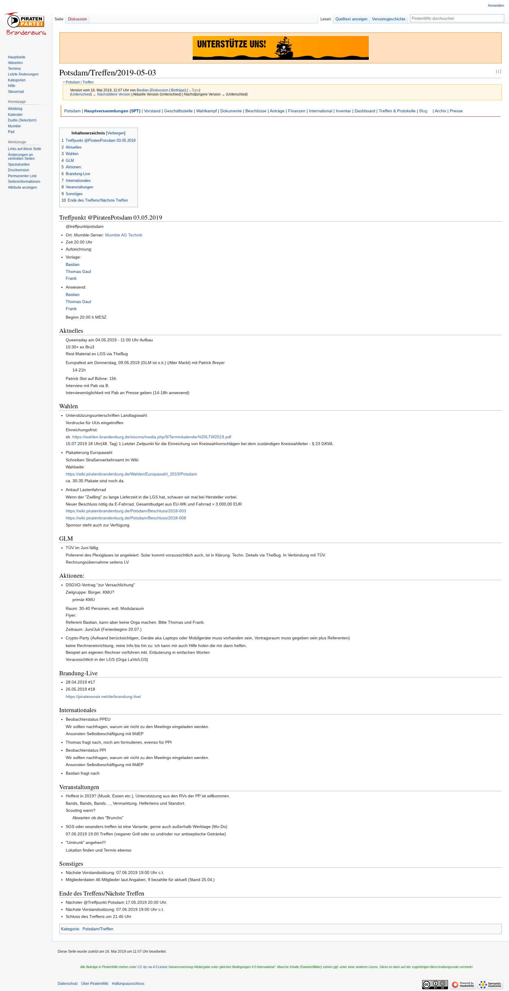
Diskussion (159, 90)
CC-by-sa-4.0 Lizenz (153, 967)
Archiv (440, 110)
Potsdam (73, 82)
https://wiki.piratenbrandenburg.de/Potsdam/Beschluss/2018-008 (126, 518)
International (320, 110)
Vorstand (152, 110)
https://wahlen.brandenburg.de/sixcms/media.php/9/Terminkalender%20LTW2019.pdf (151, 436)
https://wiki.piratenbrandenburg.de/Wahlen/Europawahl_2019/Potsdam (131, 474)
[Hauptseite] (25, 23)
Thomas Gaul (78, 271)
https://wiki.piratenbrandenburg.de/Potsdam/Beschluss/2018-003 (126, 510)
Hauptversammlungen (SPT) (112, 110)
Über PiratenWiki (94, 984)
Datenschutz (68, 984)
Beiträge (178, 90)
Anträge (277, 110)
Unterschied (81, 94)
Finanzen (296, 110)
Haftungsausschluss (128, 984)
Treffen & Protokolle (397, 110)
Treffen (88, 82)
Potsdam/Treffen (97, 928)
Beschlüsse (256, 110)
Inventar (343, 110)
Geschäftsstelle (178, 110)
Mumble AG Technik (123, 235)
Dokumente (231, 110)
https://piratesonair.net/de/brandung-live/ (103, 696)
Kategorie (70, 928)
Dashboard (365, 110)
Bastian (73, 264)
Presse (456, 110)
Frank (71, 278)
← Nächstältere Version (111, 94)
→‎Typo (193, 90)
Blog (423, 110)
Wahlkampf (206, 110)
